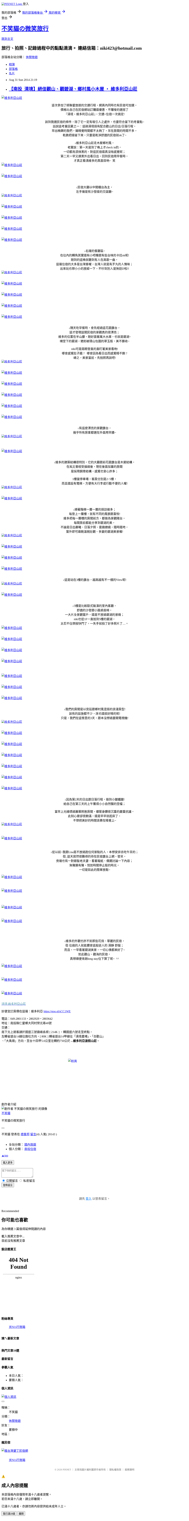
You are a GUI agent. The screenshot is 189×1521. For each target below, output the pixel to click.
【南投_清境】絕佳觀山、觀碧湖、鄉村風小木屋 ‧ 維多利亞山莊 (73, 89)
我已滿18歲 (9, 1513)
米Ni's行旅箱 (17, 1326)
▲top (4, 1155)
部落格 (13, 69)
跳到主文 (7, 38)
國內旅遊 (30, 1144)
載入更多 (8, 1162)
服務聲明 (129, 1469)
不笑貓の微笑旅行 (25, 28)
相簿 (12, 64)
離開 (21, 1513)
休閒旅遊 (32, 57)
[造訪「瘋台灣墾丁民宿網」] (14, 1450)
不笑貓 (5, 1113)
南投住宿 (30, 1149)
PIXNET (67, 1469)
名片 (12, 73)
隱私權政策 (115, 1469)
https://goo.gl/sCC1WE (57, 1011)
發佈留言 (8, 1185)
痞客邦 (25, 1134)
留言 (33, 1134)
